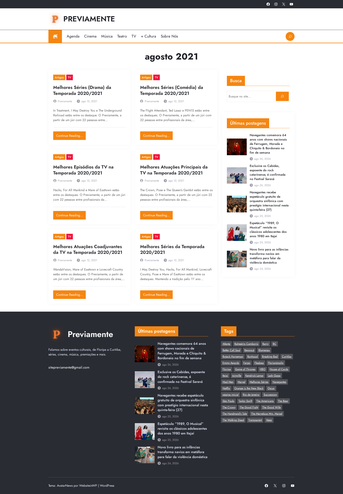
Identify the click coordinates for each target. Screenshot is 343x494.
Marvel (241, 382)
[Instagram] (276, 4)
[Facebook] (268, 4)
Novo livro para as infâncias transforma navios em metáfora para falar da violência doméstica (269, 256)
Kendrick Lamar (254, 375)
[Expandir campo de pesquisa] (290, 36)
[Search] (282, 96)
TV (69, 77)
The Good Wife (271, 407)
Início (55, 36)
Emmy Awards (231, 363)
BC (274, 344)
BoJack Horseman (233, 356)
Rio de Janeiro (251, 395)
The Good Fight (249, 407)
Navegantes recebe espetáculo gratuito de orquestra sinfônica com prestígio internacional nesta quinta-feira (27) (269, 201)
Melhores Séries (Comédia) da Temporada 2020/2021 (171, 90)
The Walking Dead (233, 420)
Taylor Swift (245, 401)
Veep (269, 420)
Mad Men (228, 382)
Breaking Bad (270, 356)
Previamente (89, 18)
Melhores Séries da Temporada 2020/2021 (172, 249)
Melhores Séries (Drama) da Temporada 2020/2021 (82, 90)
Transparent (255, 420)
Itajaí (225, 375)
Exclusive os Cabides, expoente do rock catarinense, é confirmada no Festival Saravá (267, 172)
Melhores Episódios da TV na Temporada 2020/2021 (83, 170)
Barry (265, 344)
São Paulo (228, 401)
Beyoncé (249, 350)
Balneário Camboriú (246, 344)
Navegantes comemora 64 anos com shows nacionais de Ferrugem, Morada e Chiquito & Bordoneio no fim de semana (268, 144)
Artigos (59, 77)
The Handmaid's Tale (235, 414)
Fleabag (259, 363)
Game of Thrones (245, 369)
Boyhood (252, 356)
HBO (262, 369)
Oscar (271, 388)
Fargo (246, 363)
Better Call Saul (231, 350)
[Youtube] (291, 4)
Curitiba (286, 356)
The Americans (265, 401)
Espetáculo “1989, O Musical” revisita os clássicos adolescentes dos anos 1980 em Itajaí (268, 229)
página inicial (231, 395)
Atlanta (226, 344)
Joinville (236, 375)
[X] (283, 4)
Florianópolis (275, 363)
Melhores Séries (259, 382)
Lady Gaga (274, 375)
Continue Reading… (71, 134)
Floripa (227, 369)
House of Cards (279, 369)
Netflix (226, 388)
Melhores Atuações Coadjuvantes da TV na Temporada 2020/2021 (87, 249)
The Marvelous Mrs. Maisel (266, 414)
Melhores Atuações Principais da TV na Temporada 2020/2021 (174, 170)
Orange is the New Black (248, 388)
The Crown (229, 407)
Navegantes (279, 382)
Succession (270, 395)
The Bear (283, 401)
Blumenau (264, 350)
